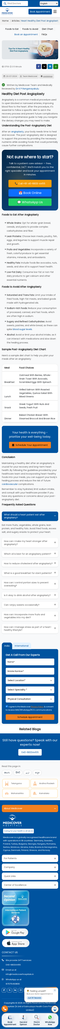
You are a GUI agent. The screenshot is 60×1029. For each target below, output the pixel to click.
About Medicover (13, 808)
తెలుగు (7, 772)
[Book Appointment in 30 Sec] (54, 1009)
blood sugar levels (22, 329)
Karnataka (44, 793)
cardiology (47, 76)
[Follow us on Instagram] (20, 990)
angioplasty (17, 131)
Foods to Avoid (30, 29)
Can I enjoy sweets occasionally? (21, 604)
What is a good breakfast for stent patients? (28, 573)
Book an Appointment (26, 34)
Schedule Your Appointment (31, 445)
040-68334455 (30, 752)
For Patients (10, 858)
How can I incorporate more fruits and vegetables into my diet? (24, 616)
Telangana (16, 783)
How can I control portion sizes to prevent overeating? (26, 584)
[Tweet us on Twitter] (9, 990)
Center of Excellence (15, 885)
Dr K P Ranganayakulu (27, 88)
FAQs (44, 34)
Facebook (38, 66)
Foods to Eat (12, 29)
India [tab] (7, 645)
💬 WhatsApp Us (30, 202)
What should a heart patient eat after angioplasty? (24, 516)
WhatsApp (55, 66)
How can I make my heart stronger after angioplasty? (25, 543)
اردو (27, 772)
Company (9, 867)
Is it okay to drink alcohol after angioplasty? (27, 595)
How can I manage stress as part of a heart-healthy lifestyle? (28, 628)
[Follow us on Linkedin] (15, 990)
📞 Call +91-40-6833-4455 (30, 183)
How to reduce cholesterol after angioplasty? (28, 563)
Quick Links (10, 876)
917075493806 (13, 983)
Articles (16, 20)
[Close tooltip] (54, 990)
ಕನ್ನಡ (37, 772)
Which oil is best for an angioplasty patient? (27, 553)
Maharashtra (17, 793)
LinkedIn (50, 66)
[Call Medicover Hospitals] (5, 1008)
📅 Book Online (30, 193)
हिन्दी (18, 772)
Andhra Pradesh (46, 783)
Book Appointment (40, 11)
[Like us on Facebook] (4, 990)
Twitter (44, 66)
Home (5, 20)
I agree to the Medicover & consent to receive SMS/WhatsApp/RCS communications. (30, 708)
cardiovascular (10, 484)
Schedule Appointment (30, 717)
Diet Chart (47, 29)
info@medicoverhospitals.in (20, 974)
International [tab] (21, 645)
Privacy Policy (37, 706)
